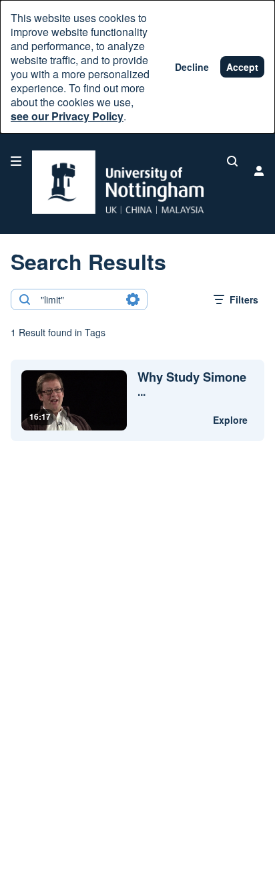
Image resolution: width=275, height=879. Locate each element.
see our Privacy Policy (67, 116)
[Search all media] (232, 161)
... (192, 384)
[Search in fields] (133, 299)
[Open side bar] (16, 161)
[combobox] (78, 299)
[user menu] (259, 170)
